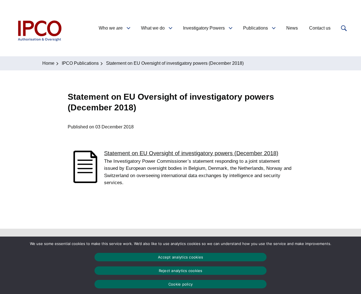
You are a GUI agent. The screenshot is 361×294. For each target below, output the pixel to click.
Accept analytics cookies (180, 257)
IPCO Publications (80, 63)
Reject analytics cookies (180, 270)
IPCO (39, 28)
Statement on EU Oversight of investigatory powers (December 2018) (191, 153)
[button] (343, 28)
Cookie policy (180, 284)
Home (48, 63)
